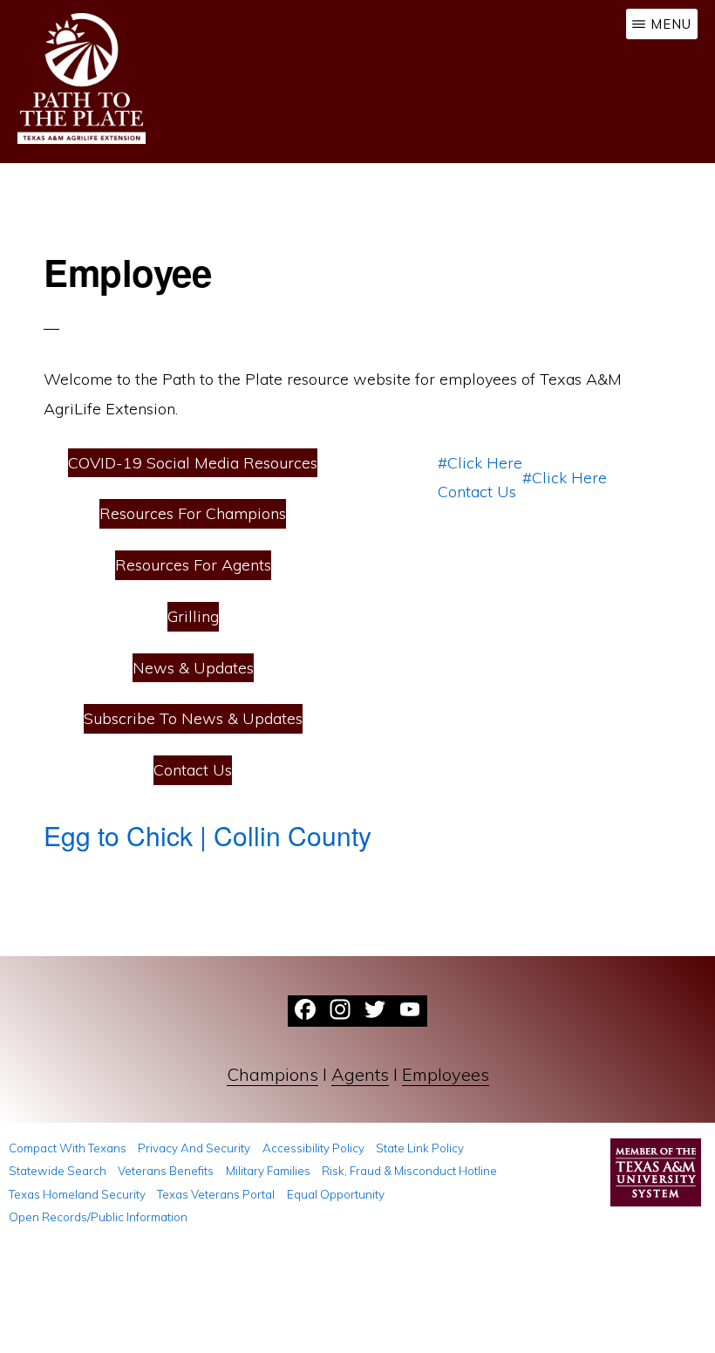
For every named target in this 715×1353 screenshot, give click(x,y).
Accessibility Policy (313, 1148)
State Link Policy (420, 1148)
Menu (670, 24)
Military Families (268, 1171)
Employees (445, 1074)
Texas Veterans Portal (216, 1194)
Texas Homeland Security (77, 1194)
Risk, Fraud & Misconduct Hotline (409, 1171)
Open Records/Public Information (98, 1217)
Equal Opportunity (336, 1194)
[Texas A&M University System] (656, 1177)
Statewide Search (57, 1171)
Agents (360, 1074)
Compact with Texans (67, 1148)
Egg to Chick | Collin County (207, 835)
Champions (272, 1074)
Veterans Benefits (166, 1171)
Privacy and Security (194, 1148)
